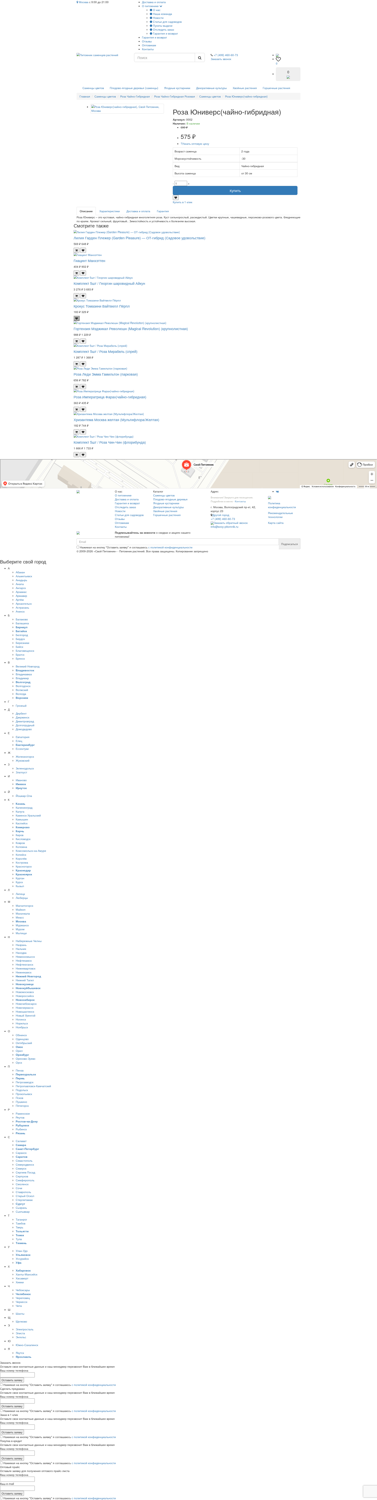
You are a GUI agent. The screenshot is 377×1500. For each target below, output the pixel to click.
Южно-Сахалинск (27, 1345)
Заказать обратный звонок (231, 523)
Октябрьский (24, 1043)
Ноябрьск (22, 1027)
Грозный (21, 705)
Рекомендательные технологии (280, 515)
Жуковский (22, 760)
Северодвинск (25, 1164)
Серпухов (22, 1176)
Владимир (22, 678)
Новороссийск (25, 996)
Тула (19, 1239)
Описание (86, 211)
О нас (156, 10)
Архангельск (24, 603)
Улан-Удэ (21, 1251)
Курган (20, 878)
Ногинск (21, 1019)
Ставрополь (23, 1192)
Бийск (19, 647)
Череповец (23, 1298)
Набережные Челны (29, 941)
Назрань (21, 945)
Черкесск (21, 1302)
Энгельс (21, 1337)
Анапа (20, 584)
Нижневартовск (25, 968)
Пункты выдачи (162, 25)
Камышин (22, 819)
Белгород (22, 635)
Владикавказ (24, 674)
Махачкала (23, 913)
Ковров (20, 843)
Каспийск (21, 823)
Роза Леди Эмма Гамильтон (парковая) (106, 374)
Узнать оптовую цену (195, 144)
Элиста (20, 1333)
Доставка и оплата (154, 2)
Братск (20, 654)
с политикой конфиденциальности (170, 547)
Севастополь (24, 1160)
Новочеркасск (24, 1007)
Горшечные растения (276, 88)
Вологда (21, 694)
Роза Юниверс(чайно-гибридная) (246, 96)
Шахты (20, 1313)
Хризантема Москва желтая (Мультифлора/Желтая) (116, 419)
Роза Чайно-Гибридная (135, 96)
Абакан (20, 572)
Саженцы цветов (93, 88)
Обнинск (21, 1035)
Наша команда (162, 14)
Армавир (21, 596)
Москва (83, 2)
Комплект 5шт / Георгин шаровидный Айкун (109, 283)
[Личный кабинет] (277, 55)
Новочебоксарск (26, 1004)
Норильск (22, 1023)
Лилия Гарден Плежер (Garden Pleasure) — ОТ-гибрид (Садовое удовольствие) (139, 237)
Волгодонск (23, 686)
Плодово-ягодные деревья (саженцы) (134, 88)
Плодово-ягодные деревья (170, 499)
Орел (19, 1051)
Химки (20, 1282)
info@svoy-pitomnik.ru (224, 527)
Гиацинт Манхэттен (89, 260)
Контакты (148, 49)
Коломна (21, 847)
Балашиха (22, 623)
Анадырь (21, 580)
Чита (19, 1306)
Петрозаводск (24, 1082)
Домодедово (24, 729)
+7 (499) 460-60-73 (226, 55)
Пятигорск (22, 1106)
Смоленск (22, 1184)
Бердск (20, 639)
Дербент (21, 713)
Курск (19, 882)
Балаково (22, 619)
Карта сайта (276, 523)
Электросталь (24, 1329)
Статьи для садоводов (167, 22)
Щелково (21, 1321)
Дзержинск (22, 717)
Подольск (22, 1090)
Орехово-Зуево (25, 1058)
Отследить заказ (163, 29)
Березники (22, 643)
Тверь (19, 1227)
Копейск (21, 854)
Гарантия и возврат (165, 33)
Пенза (20, 1070)
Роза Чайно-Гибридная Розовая (174, 96)
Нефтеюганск (24, 964)
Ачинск (20, 611)
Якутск (20, 1353)
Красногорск (24, 866)
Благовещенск (25, 651)
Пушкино (21, 1102)
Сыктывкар (23, 1211)
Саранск (21, 1153)
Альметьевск (24, 576)
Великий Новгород (27, 666)
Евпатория (22, 737)
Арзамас (21, 592)
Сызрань (21, 1208)
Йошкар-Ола (24, 796)
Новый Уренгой (25, 1015)
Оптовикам (149, 45)
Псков (19, 1098)
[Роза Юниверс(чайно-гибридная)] (127, 109)
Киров (19, 835)
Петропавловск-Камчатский (33, 1086)
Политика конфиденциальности (282, 505)
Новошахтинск (25, 1011)
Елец (19, 741)
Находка (21, 953)
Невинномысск (25, 956)
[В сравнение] (176, 197)
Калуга (20, 811)
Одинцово (22, 1039)
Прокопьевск (24, 1094)
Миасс (20, 917)
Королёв (21, 858)
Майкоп (21, 909)
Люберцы (22, 898)
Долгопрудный (25, 725)
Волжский (22, 690)
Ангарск (21, 588)
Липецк (20, 894)
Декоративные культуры (211, 88)
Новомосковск (25, 992)
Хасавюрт (22, 1278)
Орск (19, 1062)
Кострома (22, 862)
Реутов (20, 1117)
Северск (21, 1168)
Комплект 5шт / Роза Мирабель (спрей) (105, 351)
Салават (21, 1141)
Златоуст (21, 772)
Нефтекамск (24, 960)
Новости (158, 18)
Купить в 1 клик (182, 202)
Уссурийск (22, 1259)
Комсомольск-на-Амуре (31, 851)
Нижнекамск (23, 972)
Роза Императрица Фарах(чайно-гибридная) (110, 396)
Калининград (24, 807)
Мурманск (22, 925)
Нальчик (21, 949)
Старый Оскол (25, 1196)
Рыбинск (21, 1129)
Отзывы (147, 41)
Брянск (20, 658)
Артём (20, 600)
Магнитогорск (24, 905)
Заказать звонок (221, 59)
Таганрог (21, 1219)
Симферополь (25, 1180)
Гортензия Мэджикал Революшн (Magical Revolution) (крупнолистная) (131, 328)
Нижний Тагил (25, 980)
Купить (235, 190)
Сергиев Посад (25, 1172)
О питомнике (150, 6)
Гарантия (163, 211)
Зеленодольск (25, 768)
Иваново (21, 780)
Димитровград (25, 721)
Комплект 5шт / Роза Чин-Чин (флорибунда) (110, 442)
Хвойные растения (245, 88)
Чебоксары (23, 1290)
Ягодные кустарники (177, 88)
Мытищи (21, 933)
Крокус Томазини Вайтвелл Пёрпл (102, 306)
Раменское (23, 1113)
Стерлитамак (24, 1200)
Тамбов (20, 1223)
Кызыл (20, 886)
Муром (20, 929)
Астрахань (22, 607)
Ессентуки (22, 749)
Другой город (220, 515)
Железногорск (25, 756)
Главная (85, 96)
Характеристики (109, 211)
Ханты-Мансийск (26, 1274)
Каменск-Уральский (28, 815)
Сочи (19, 1188)
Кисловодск (23, 839)
